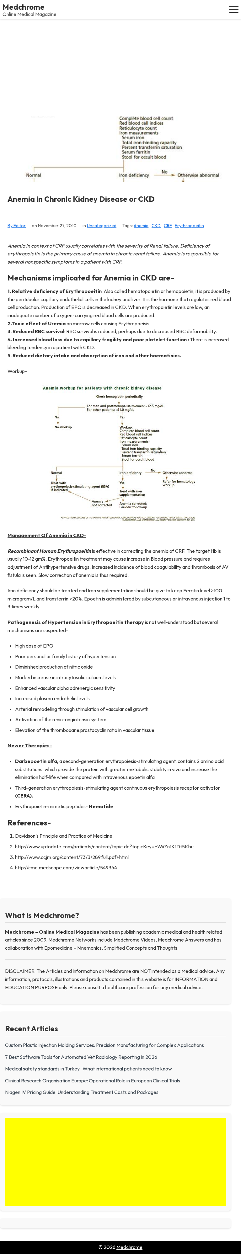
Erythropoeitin (189, 225)
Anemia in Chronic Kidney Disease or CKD (81, 199)
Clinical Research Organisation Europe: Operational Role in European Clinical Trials (92, 1080)
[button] (233, 9)
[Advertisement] (120, 66)
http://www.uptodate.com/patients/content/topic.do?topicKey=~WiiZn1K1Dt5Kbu (104, 846)
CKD (156, 225)
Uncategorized (101, 225)
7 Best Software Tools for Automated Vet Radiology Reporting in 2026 (81, 1057)
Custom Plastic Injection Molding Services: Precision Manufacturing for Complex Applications (104, 1045)
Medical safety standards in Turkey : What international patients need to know (88, 1068)
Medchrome (24, 7)
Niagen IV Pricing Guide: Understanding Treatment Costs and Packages (81, 1092)
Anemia (141, 225)
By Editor (17, 225)
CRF (168, 225)
